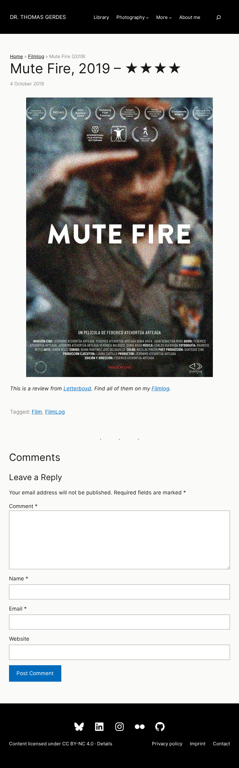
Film (37, 412)
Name (18, 578)
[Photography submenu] (147, 17)
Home (16, 56)
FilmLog (55, 412)
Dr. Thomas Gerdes (38, 17)
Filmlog (36, 56)
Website (19, 639)
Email (18, 609)
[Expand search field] (218, 17)
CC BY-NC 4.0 (77, 744)
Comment (23, 506)
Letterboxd (77, 388)
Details (104, 744)
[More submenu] (170, 17)
